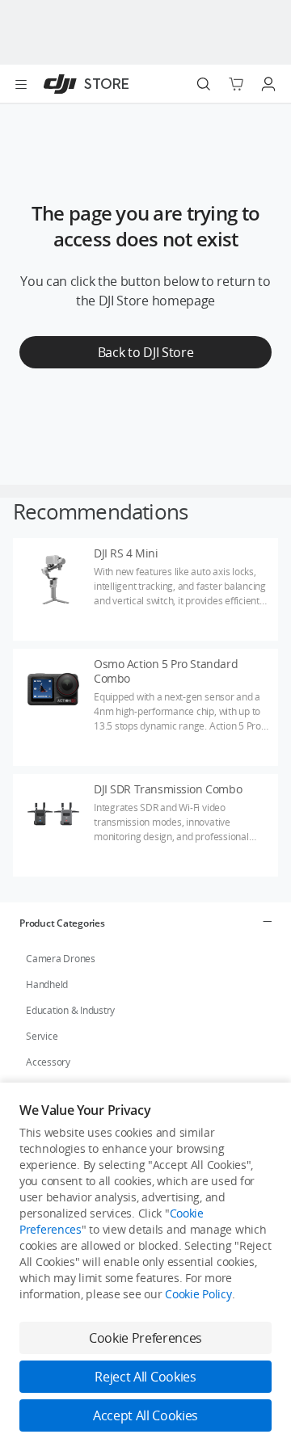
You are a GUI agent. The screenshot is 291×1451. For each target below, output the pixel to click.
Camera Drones (60, 958)
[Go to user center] (268, 84)
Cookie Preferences (145, 1338)
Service (41, 1036)
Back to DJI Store (146, 352)
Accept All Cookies (145, 1415)
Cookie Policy (198, 1294)
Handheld (47, 984)
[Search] (204, 84)
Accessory (48, 1062)
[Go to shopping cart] (236, 84)
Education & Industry (70, 1010)
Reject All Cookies (145, 1377)
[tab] (145, 922)
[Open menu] (21, 84)
